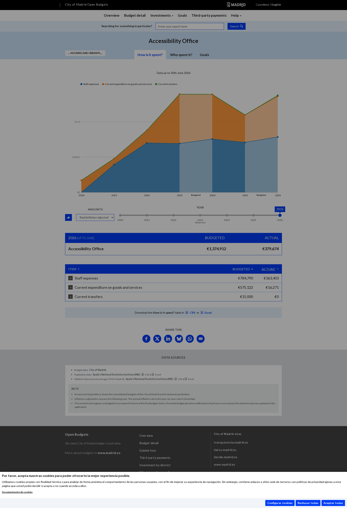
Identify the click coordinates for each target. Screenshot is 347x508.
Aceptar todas (333, 503)
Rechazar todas (308, 503)
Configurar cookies (280, 503)
